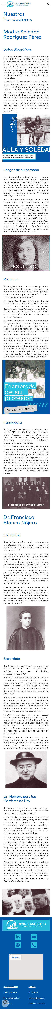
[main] (26, 17)
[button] (3, 4)
